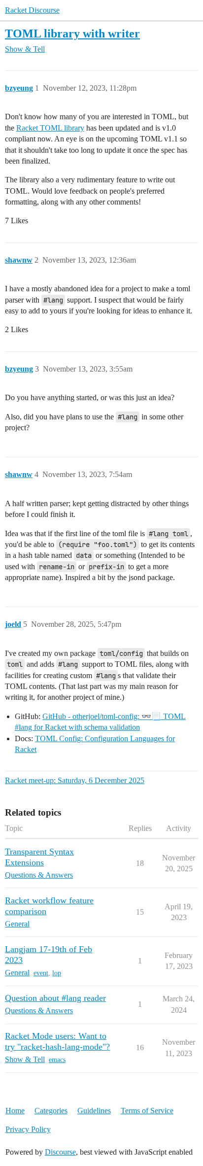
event (41, 973)
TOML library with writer (72, 33)
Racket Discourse (32, 10)
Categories (51, 1110)
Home (15, 1110)
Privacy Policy (28, 1129)
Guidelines (94, 1110)
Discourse (60, 1152)
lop (56, 973)
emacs (57, 1059)
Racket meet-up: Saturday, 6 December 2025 (74, 780)
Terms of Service (147, 1110)
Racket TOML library (50, 128)
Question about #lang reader (55, 998)
